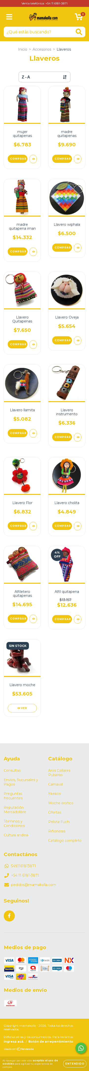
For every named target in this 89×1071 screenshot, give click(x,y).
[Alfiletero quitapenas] (33, 619)
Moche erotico (60, 803)
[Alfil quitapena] (77, 619)
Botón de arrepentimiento (50, 1041)
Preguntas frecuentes (13, 795)
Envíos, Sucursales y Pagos (21, 782)
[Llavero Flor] (33, 526)
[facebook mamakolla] (9, 915)
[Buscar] (79, 32)
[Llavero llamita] (33, 433)
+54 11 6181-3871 (25, 875)
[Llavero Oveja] (77, 340)
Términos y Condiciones (14, 823)
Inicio (22, 49)
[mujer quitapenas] (33, 159)
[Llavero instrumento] (77, 437)
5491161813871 (23, 866)
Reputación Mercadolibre (15, 809)
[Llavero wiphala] (77, 248)
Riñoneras (56, 831)
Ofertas (54, 812)
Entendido (74, 1063)
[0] (79, 18)
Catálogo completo (65, 840)
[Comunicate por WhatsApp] (81, 1048)
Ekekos (54, 793)
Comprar (18, 158)
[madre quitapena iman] (33, 251)
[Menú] (9, 17)
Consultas (12, 770)
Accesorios (42, 49)
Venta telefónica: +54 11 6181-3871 (44, 3)
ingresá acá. (14, 1041)
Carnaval (55, 784)
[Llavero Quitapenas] (33, 344)
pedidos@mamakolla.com (33, 885)
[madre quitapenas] (77, 159)
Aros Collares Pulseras (59, 772)
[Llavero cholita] (77, 526)
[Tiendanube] (19, 1050)
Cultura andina (16, 835)
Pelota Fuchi (59, 822)
